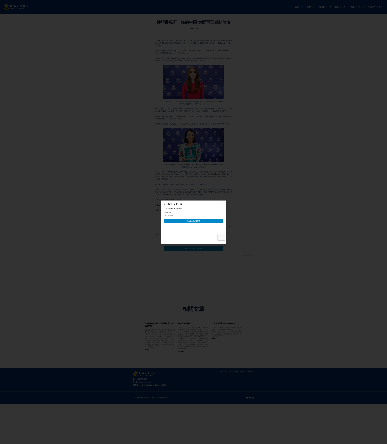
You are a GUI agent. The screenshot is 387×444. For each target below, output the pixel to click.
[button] (223, 203)
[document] (193, 222)
